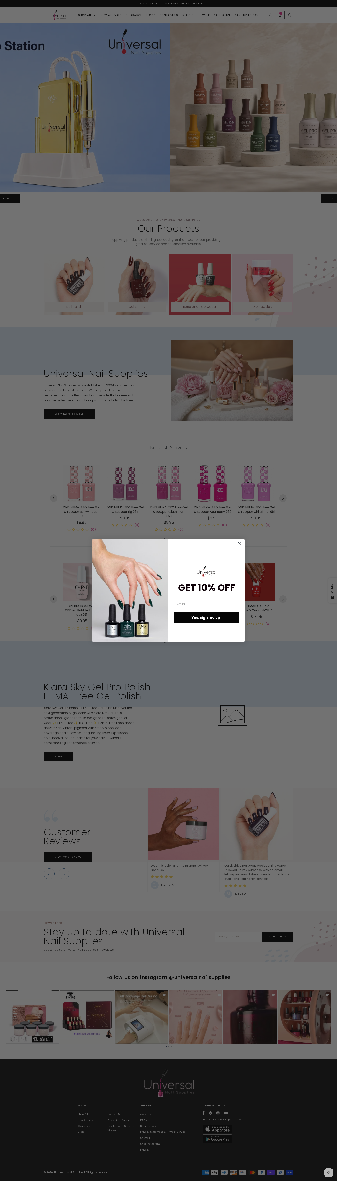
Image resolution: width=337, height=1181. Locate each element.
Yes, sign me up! (207, 617)
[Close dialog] (239, 543)
